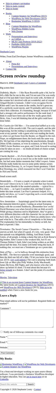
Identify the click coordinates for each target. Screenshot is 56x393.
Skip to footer (12, 8)
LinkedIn (4, 379)
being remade (6, 270)
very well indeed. (18, 260)
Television (12, 277)
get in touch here (33, 376)
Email (3, 342)
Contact (37, 389)
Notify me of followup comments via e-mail (23, 332)
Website (3, 347)
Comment (5, 308)
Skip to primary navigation (18, 3)
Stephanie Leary (7, 51)
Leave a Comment (37, 83)
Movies (3, 277)
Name (3, 337)
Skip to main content (15, 6)
